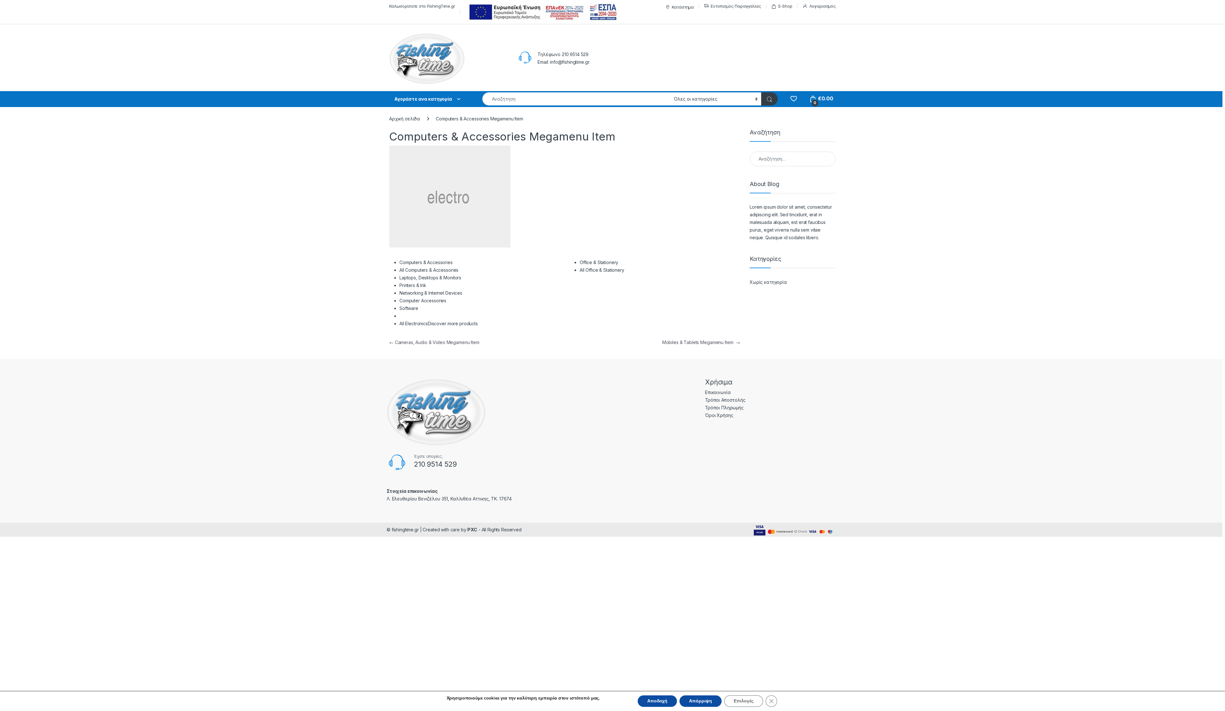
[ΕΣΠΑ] (542, 12)
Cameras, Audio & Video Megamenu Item (434, 342)
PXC (472, 529)
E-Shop (785, 6)
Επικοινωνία (718, 392)
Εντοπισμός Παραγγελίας (736, 6)
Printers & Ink (412, 285)
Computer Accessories (422, 300)
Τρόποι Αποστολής (725, 400)
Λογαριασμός (822, 6)
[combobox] (576, 98)
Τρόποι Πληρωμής (724, 407)
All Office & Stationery (602, 270)
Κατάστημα (683, 7)
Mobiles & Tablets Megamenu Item (701, 342)
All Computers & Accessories (428, 270)
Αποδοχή (657, 701)
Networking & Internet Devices (430, 293)
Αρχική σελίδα (404, 118)
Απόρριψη (700, 701)
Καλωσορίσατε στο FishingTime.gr (422, 6)
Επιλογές (744, 701)
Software (408, 308)
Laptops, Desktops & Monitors (430, 277)
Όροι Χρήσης (719, 415)
